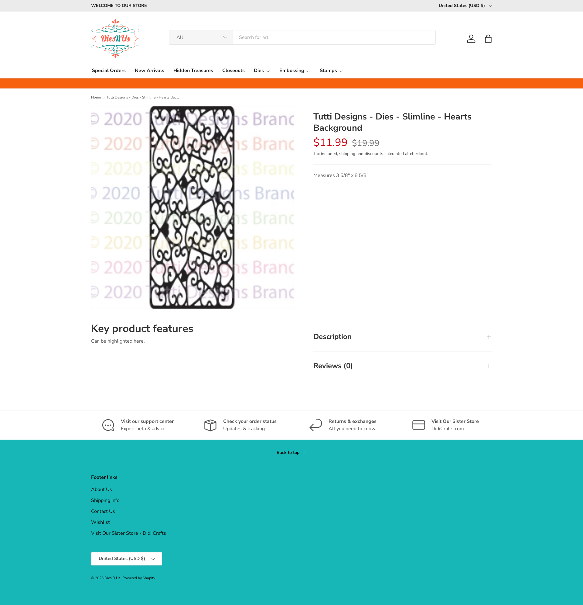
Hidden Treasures (193, 70)
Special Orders (109, 70)
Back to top (289, 452)
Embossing (291, 70)
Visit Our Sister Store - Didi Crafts (128, 533)
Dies (259, 70)
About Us (101, 489)
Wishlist (100, 522)
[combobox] (302, 37)
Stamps (328, 70)
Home (96, 97)
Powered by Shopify (138, 578)
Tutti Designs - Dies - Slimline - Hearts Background (143, 97)
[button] (488, 38)
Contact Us (103, 511)
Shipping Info (105, 500)
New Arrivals (149, 70)
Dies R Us (112, 578)
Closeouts (233, 70)
